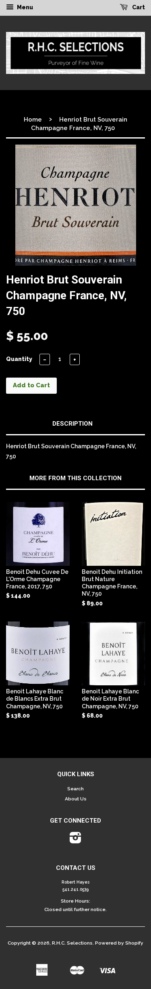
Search (75, 789)
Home (33, 119)
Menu (24, 7)
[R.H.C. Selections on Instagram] (75, 841)
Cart (138, 7)
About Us (76, 799)
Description (72, 423)
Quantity (19, 359)
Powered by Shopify (119, 943)
